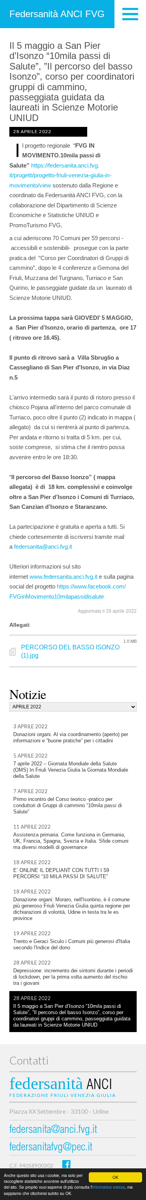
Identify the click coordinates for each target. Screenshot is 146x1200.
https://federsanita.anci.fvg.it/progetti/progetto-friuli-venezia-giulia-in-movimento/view (60, 175)
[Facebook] (66, 1164)
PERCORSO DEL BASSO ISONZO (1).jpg (70, 651)
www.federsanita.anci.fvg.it (63, 576)
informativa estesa (108, 1187)
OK (115, 1177)
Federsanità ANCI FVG (57, 14)
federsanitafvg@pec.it (50, 1148)
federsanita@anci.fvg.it (43, 546)
